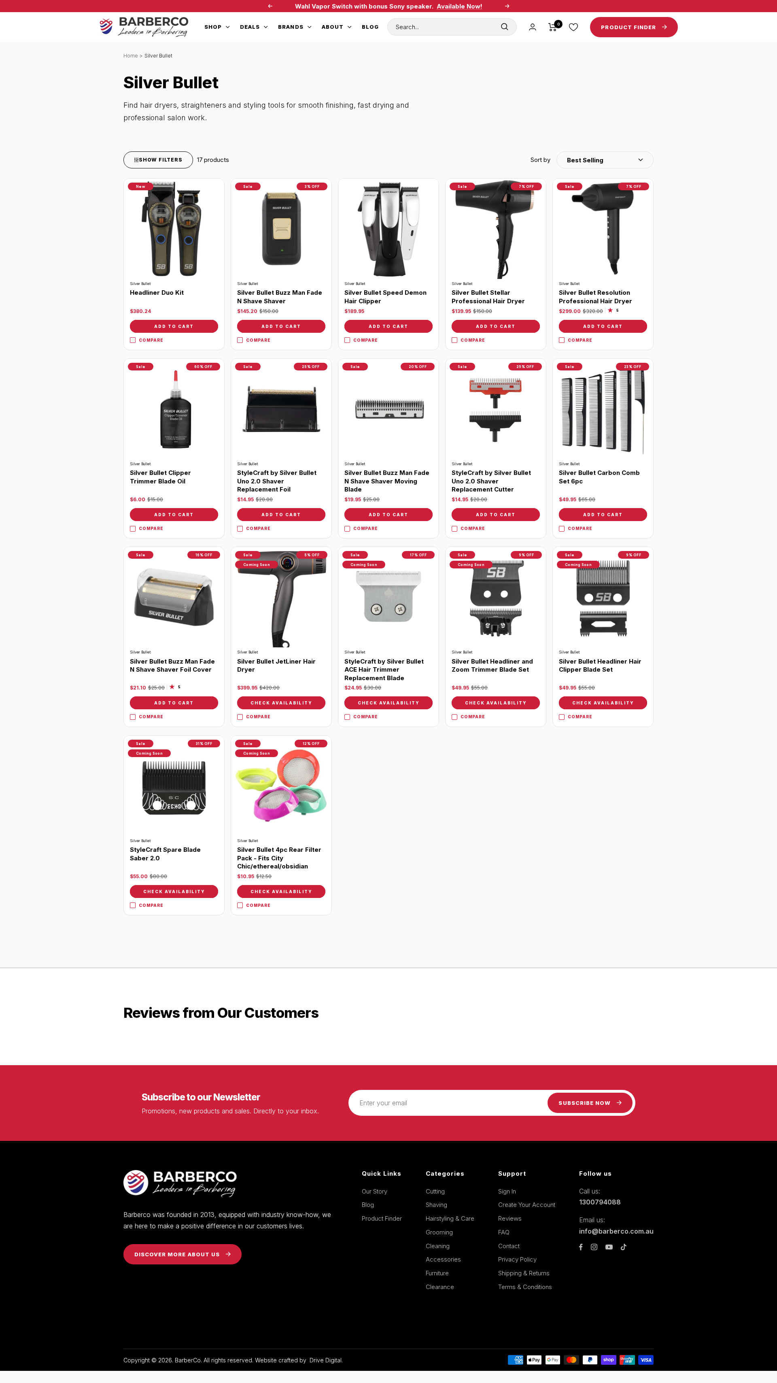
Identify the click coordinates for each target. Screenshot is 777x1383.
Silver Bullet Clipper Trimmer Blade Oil (160, 477)
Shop (213, 26)
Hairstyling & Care (450, 1218)
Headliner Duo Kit (157, 292)
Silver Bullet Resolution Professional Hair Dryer (595, 297)
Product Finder (382, 1218)
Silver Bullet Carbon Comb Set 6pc (599, 477)
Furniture (437, 1273)
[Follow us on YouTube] (609, 1247)
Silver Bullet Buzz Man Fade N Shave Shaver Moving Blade (386, 481)
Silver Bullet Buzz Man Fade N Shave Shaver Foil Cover (172, 665)
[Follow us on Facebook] (581, 1247)
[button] (592, 159)
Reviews (510, 1218)
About (333, 26)
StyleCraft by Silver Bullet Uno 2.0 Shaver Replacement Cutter (491, 481)
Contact (509, 1246)
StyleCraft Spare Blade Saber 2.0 (165, 854)
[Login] (532, 27)
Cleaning (438, 1246)
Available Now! (459, 6)
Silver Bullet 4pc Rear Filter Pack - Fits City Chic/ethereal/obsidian (279, 858)
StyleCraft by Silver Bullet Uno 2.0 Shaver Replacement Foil (276, 481)
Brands (290, 26)
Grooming (439, 1232)
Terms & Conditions (525, 1287)
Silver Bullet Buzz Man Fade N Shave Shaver (279, 297)
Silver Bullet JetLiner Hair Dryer (276, 665)
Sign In (507, 1191)
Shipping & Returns (524, 1273)
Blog (370, 26)
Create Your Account (526, 1205)
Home (130, 56)
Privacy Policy (517, 1259)
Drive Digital (326, 1360)
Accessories (443, 1259)
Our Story (374, 1191)
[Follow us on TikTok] (623, 1247)
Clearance (440, 1287)
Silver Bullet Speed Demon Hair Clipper (385, 297)
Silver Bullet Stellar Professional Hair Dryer (488, 297)
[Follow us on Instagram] (594, 1247)
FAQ (504, 1232)
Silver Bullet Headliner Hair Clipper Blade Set (600, 665)
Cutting (435, 1191)
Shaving (436, 1205)
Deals (250, 26)
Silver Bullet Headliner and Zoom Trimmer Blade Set (492, 665)
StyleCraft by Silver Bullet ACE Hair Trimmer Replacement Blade (384, 669)
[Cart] (552, 27)
